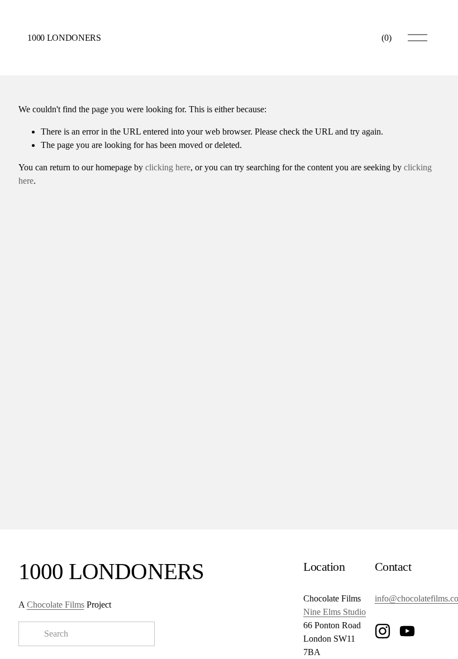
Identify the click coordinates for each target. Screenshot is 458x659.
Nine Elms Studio (334, 612)
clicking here (167, 167)
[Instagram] (382, 631)
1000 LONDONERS (64, 37)
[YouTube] (407, 631)
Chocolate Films (55, 604)
